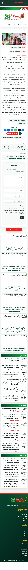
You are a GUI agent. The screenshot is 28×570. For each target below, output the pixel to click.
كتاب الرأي (24, 555)
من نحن (25, 512)
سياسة (19, 31)
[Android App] (18, 9)
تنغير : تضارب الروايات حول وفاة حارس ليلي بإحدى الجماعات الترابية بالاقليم (14, 157)
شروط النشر (24, 514)
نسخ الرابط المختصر (12, 133)
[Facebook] (26, 9)
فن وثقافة (24, 551)
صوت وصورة (24, 549)
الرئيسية (23, 25)
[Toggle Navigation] (25, 3)
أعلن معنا (25, 518)
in (8, 130)
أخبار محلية (24, 543)
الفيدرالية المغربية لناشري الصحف (17, 120)
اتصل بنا (25, 520)
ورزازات (9, 25)
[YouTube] (23, 9)
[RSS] (21, 9)
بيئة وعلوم (24, 553)
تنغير (26, 530)
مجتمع (25, 547)
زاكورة (25, 532)
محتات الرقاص (21, 123)
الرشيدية (16, 25)
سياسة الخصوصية (22, 516)
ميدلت (3, 25)
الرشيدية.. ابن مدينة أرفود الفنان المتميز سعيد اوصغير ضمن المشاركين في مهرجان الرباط (14, 148)
